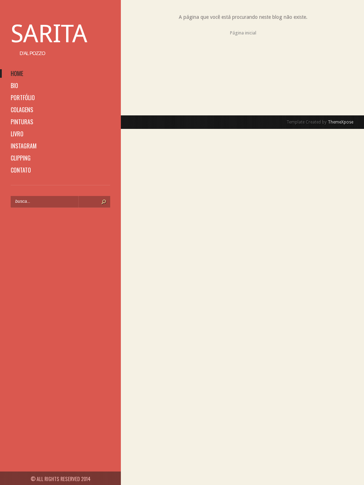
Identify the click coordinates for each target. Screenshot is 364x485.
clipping (21, 158)
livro (17, 134)
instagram (24, 146)
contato (21, 170)
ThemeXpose (340, 122)
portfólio (23, 97)
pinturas (22, 122)
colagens (22, 109)
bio (14, 85)
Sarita (49, 33)
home (17, 73)
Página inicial (243, 33)
